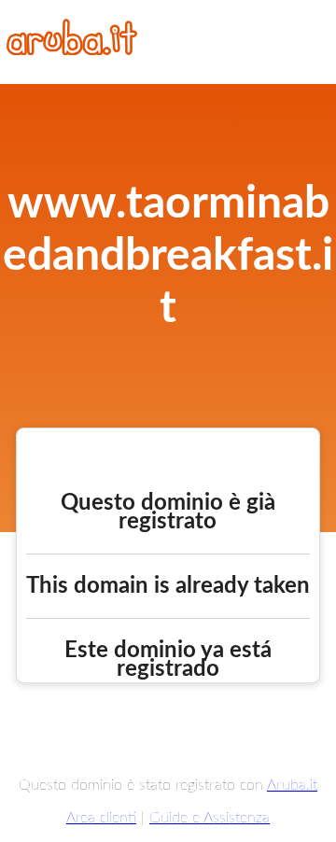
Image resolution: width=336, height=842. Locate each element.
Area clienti (101, 817)
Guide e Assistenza (209, 817)
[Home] (72, 50)
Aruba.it (292, 785)
